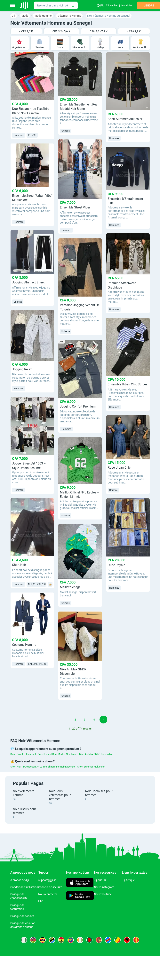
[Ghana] (61, 940)
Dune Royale (17, 754)
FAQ (40, 901)
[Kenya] (33, 940)
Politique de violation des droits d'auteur (22, 925)
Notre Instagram (104, 887)
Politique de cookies (22, 916)
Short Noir (15, 766)
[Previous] (56, 719)
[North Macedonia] (136, 940)
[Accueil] (24, 5)
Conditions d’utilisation (24, 887)
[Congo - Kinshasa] (108, 940)
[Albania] (127, 940)
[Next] (103, 719)
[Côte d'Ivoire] (80, 940)
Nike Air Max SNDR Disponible (96, 754)
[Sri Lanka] (99, 940)
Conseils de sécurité (50, 887)
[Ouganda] (42, 940)
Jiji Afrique (128, 880)
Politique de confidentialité (19, 896)
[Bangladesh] (89, 940)
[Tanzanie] (52, 940)
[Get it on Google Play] (80, 896)
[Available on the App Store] (79, 883)
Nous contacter (47, 894)
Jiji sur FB (100, 880)
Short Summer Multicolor (91, 766)
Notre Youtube (103, 894)
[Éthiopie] (71, 940)
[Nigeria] (24, 940)
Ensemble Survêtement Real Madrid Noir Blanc (51, 754)
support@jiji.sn (47, 880)
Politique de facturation (17, 907)
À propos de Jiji (19, 880)
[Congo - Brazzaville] (117, 940)
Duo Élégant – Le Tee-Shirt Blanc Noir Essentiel (49, 766)
